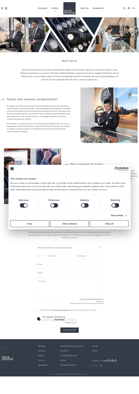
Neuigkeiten (98, 8)
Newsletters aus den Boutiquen (72, 346)
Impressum (64, 351)
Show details (117, 215)
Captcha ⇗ (71, 322)
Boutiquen (43, 8)
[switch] (54, 205)
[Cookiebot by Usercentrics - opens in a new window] (117, 169)
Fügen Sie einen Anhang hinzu (91, 299)
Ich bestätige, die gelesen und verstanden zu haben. (68, 310)
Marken (55, 8)
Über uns (84, 8)
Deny (29, 223)
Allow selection (69, 223)
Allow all (109, 223)
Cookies (63, 360)
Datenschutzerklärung (61, 310)
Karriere (95, 351)
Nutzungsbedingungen (68, 355)
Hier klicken (59, 320)
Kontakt (94, 346)
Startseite (41, 346)
